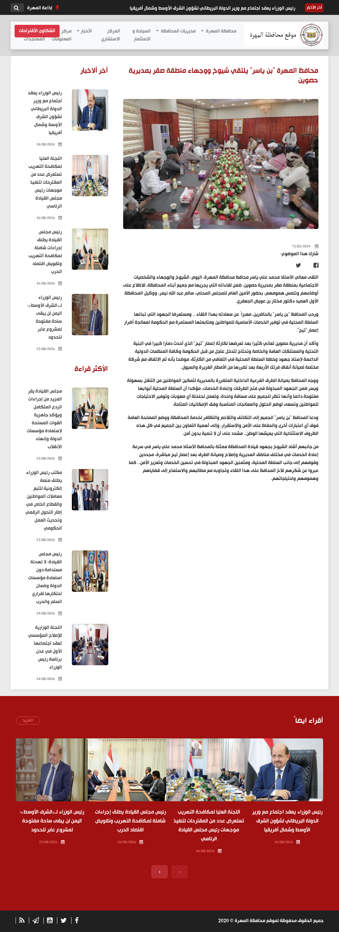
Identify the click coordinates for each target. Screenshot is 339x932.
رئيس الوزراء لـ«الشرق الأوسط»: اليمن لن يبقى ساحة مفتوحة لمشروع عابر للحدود (44, 318)
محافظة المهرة (220, 31)
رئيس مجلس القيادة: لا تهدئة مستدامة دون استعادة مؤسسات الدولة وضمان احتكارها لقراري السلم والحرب (45, 578)
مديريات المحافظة (178, 31)
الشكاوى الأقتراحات (37, 31)
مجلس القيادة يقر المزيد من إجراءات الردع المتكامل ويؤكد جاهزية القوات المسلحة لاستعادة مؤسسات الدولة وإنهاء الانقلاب (44, 419)
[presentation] (179, 871)
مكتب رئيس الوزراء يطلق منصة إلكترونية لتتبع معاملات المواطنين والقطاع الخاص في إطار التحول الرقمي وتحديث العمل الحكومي (43, 501)
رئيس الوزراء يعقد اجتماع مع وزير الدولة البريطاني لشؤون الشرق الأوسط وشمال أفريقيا (212, 8)
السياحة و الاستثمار (141, 35)
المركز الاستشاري (110, 35)
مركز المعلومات (62, 35)
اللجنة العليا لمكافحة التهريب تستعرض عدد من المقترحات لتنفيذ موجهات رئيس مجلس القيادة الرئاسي (45, 182)
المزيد (28, 720)
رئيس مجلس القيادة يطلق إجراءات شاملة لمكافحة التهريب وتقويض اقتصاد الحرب (45, 252)
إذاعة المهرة (39, 8)
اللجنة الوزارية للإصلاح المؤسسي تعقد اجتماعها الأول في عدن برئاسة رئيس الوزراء (45, 648)
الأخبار (86, 31)
